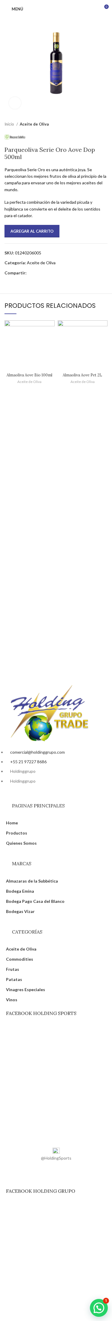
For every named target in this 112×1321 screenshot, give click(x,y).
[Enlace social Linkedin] (52, 273)
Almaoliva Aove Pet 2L (82, 375)
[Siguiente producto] (105, 124)
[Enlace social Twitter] (38, 273)
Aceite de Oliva (34, 124)
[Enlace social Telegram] (59, 273)
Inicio (9, 124)
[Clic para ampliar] (15, 103)
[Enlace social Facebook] (31, 273)
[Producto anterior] (93, 124)
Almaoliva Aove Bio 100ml (29, 375)
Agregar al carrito (31, 231)
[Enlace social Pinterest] (45, 273)
